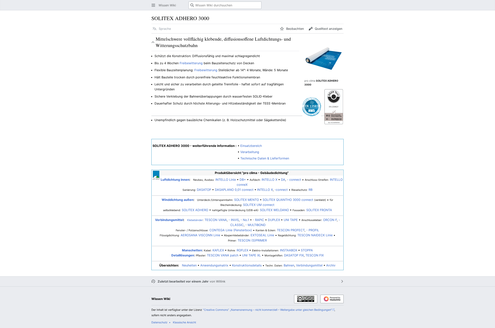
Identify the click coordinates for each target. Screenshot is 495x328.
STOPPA (307, 250)
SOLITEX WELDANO (274, 210)
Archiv (330, 265)
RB (310, 190)
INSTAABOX (288, 250)
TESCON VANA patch (222, 255)
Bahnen (289, 265)
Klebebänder (195, 220)
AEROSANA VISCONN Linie (200, 235)
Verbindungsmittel (169, 220)
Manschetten (192, 250)
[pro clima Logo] (156, 175)
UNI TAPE (291, 220)
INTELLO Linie (225, 180)
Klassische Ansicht (184, 322)
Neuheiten (189, 265)
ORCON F (330, 220)
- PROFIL (312, 230)
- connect (294, 180)
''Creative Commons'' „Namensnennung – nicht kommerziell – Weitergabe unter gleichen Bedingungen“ (267, 309)
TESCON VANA (216, 220)
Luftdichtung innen (175, 180)
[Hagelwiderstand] (311, 106)
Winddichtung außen (177, 200)
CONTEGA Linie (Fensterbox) (230, 230)
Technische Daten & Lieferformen (264, 158)
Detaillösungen (182, 255)
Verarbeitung (249, 152)
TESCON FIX (315, 255)
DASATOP (204, 190)
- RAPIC (258, 220)
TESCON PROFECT (291, 230)
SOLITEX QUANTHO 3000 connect (288, 200)
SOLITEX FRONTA (319, 210)
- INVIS (234, 220)
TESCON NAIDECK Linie (315, 235)
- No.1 (245, 220)
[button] (153, 5)
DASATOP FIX (294, 255)
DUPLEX (274, 220)
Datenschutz (159, 322)
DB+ (243, 180)
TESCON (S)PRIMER (252, 240)
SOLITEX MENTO (246, 200)
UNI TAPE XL (251, 255)
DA (283, 180)
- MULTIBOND (255, 225)
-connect (281, 190)
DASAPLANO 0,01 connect (234, 190)
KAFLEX (218, 250)
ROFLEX (242, 250)
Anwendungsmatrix (214, 265)
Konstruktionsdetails (247, 265)
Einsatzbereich (251, 146)
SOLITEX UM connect (258, 205)
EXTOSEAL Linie (262, 235)
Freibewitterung (191, 63)
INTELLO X (269, 180)
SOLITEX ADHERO (195, 210)
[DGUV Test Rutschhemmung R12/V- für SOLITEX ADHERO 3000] (333, 106)
